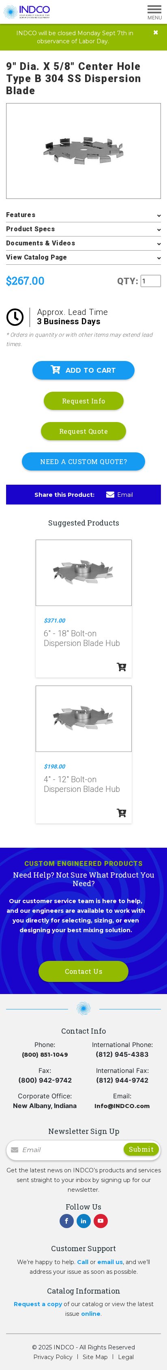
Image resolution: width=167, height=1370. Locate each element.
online (91, 1313)
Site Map (95, 1357)
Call (82, 1262)
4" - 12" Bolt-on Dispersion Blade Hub (82, 784)
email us (110, 1262)
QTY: (128, 281)
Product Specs (30, 229)
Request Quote (83, 431)
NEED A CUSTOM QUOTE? (83, 461)
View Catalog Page (36, 257)
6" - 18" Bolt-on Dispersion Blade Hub (82, 638)
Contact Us (83, 971)
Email (125, 494)
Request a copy (38, 1304)
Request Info (83, 401)
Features (20, 215)
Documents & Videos (40, 243)
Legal (126, 1357)
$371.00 (54, 620)
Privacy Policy (53, 1357)
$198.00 (54, 766)
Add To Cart (91, 370)
